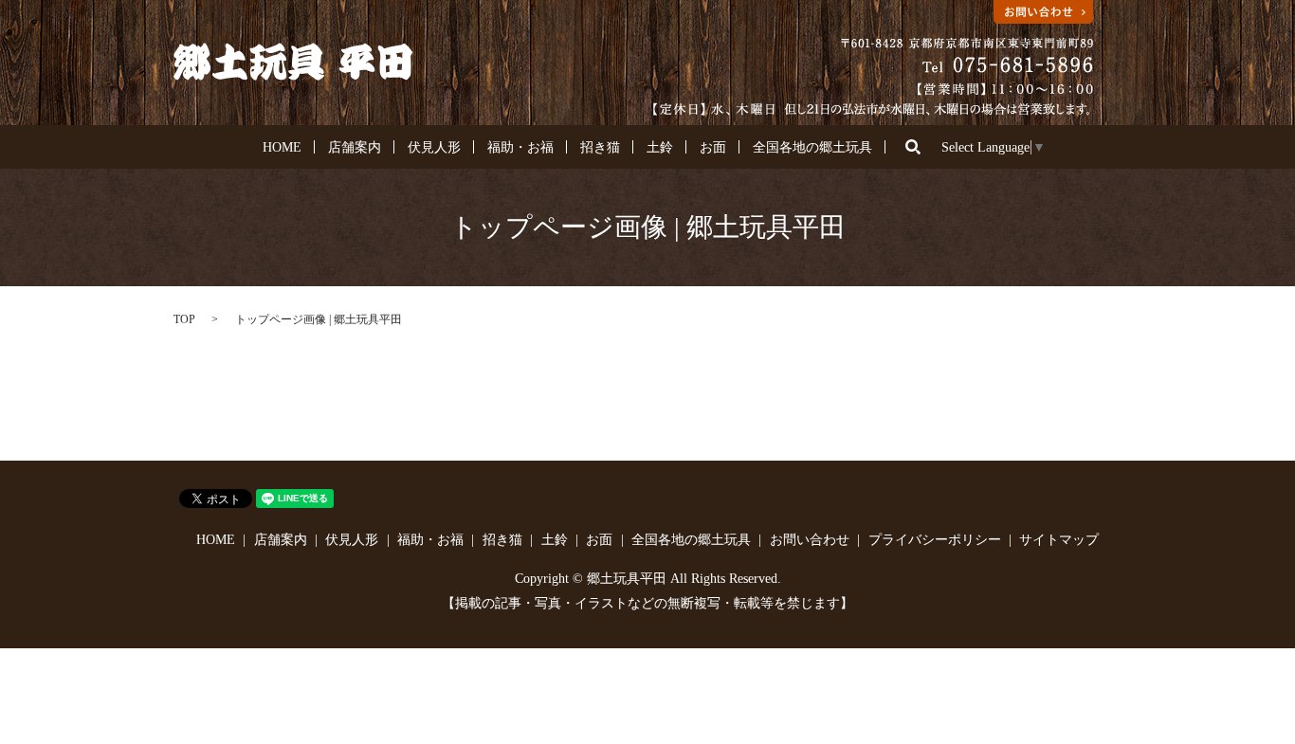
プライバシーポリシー (934, 540)
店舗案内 (354, 147)
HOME (282, 147)
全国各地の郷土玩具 (812, 147)
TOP (184, 319)
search (913, 147)
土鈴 (660, 147)
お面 (713, 147)
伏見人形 (434, 147)
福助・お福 (520, 147)
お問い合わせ (809, 540)
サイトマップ (1059, 540)
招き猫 (600, 147)
